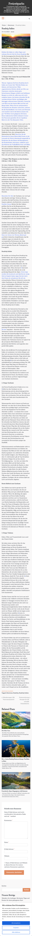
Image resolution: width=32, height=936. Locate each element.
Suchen (4, 886)
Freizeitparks (16, 3)
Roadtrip (16, 693)
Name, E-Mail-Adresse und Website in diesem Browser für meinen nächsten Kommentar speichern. (15, 865)
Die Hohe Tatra (6, 731)
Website (6, 856)
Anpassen (16, 927)
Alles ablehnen (16, 932)
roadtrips (10, 691)
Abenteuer (5, 691)
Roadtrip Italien (24, 693)
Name (6, 842)
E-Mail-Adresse (9, 849)
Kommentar (8, 820)
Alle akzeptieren (16, 923)
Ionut (12, 32)
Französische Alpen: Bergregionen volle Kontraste (14, 791)
